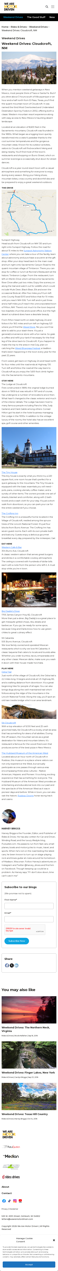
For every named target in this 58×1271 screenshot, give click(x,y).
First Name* (10, 899)
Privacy (5, 1209)
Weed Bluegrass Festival (27, 348)
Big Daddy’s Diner (11, 611)
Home (5, 27)
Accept (29, 1264)
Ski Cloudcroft (9, 722)
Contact (7, 1193)
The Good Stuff (36, 17)
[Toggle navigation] (53, 7)
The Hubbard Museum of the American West (25, 753)
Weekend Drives (13, 17)
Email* (7, 913)
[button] (54, 1240)
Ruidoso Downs (26, 795)
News (52, 17)
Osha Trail (6, 672)
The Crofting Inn (10, 513)
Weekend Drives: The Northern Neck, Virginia (26, 1029)
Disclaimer (13, 1209)
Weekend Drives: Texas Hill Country (25, 1114)
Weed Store (29, 327)
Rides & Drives (19, 27)
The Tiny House (9, 472)
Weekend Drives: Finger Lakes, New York (28, 1072)
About (5, 1186)
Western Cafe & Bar (12, 547)
